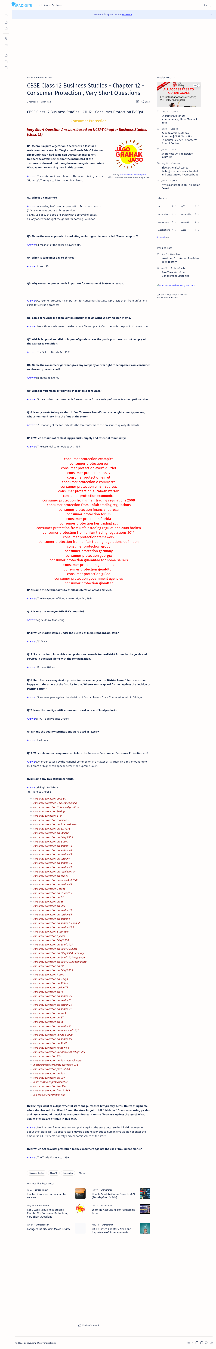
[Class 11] (174, 129)
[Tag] (41, 1190)
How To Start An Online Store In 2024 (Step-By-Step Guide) (113, 1195)
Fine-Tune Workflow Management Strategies (175, 274)
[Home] (6, 16)
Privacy (183, 294)
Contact (160, 294)
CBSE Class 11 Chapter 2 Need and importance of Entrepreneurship (111, 1230)
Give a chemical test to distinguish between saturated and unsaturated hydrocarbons (179, 171)
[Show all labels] (163, 237)
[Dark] (205, 5)
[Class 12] (54, 1173)
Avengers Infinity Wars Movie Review (48, 1229)
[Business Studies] (36, 1173)
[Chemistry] (176, 163)
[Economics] (68, 1173)
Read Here (127, 14)
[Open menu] (6, 5)
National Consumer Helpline (133, 174)
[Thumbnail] (80, 1193)
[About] (6, 39)
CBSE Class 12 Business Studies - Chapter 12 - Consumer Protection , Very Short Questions (47, 1213)
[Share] (145, 101)
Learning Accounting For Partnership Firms (113, 1211)
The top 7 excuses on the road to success (46, 1195)
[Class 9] (175, 111)
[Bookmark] (211, 5)
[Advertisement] (114, 47)
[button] (80, 1173)
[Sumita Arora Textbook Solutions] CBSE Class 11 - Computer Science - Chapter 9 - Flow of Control (179, 138)
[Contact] (6, 45)
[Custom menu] (6, 55)
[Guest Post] (175, 254)
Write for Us (162, 297)
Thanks (174, 297)
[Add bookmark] (137, 101)
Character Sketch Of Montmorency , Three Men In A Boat (179, 119)
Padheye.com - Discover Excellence (39, 1342)
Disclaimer (172, 294)
